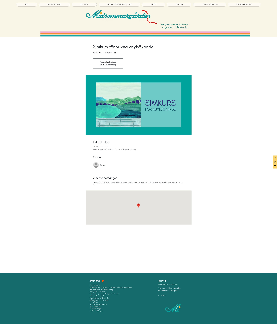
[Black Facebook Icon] (275, 158)
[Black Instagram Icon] (275, 162)
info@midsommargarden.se (168, 284)
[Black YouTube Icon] (275, 166)
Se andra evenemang (108, 64)
